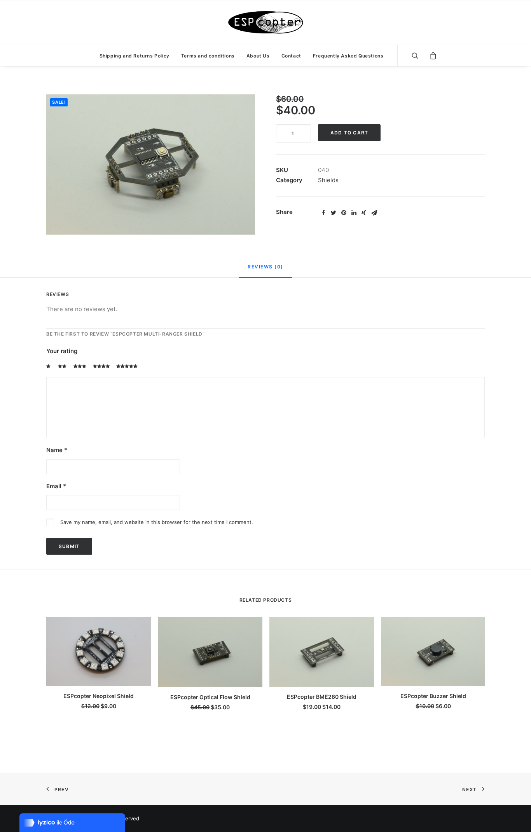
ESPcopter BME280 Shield (321, 696)
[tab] (265, 270)
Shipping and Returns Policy (134, 56)
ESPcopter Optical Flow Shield (210, 697)
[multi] (150, 164)
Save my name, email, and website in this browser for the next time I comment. (156, 522)
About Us (258, 56)
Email (56, 486)
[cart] (430, 55)
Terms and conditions (208, 56)
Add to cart (349, 133)
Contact (291, 56)
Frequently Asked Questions (348, 56)
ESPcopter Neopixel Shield (98, 696)
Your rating (61, 351)
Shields (328, 180)
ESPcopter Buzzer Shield (433, 696)
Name (56, 450)
